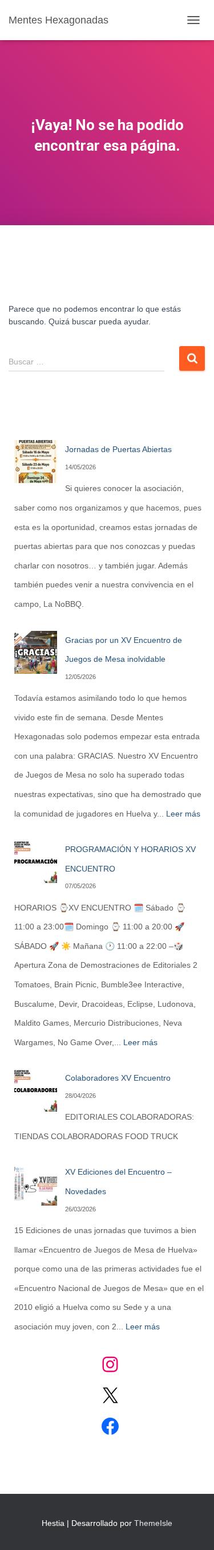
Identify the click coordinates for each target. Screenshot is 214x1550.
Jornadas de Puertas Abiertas (118, 449)
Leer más (183, 813)
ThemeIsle (153, 1523)
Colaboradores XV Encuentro (118, 1077)
